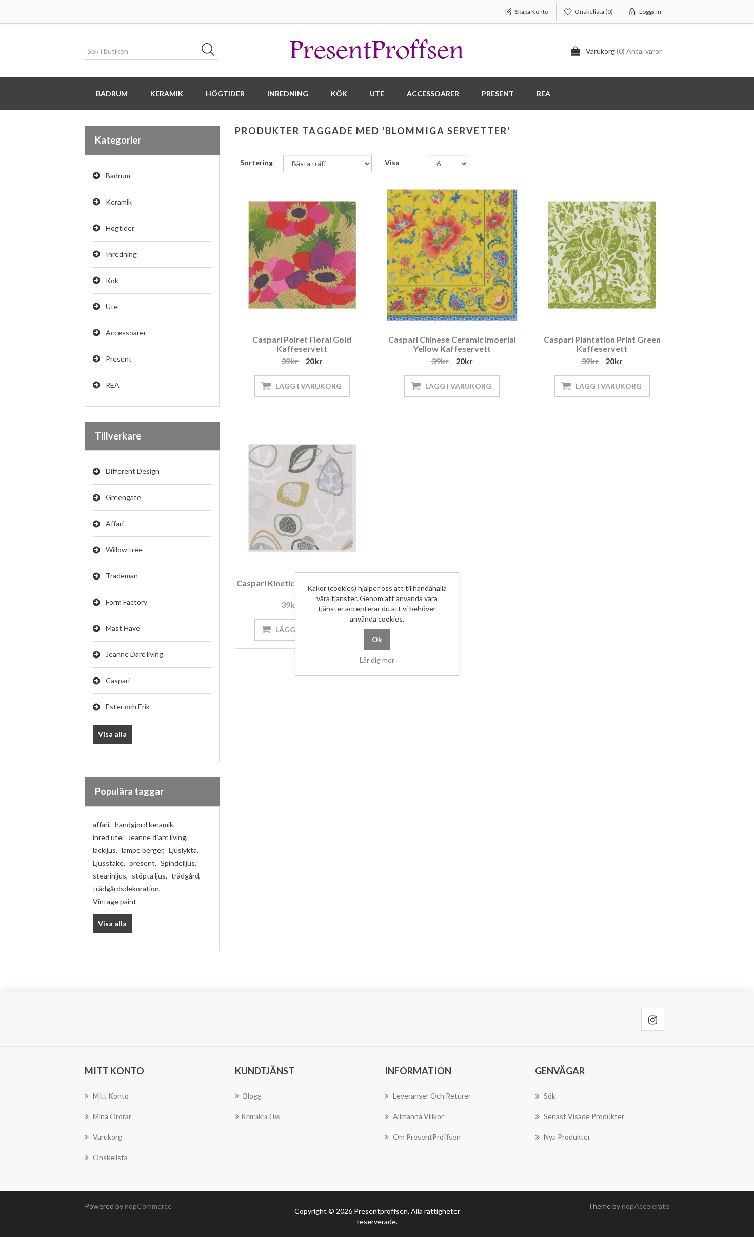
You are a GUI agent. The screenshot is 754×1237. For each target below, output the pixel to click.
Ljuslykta (184, 850)
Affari (115, 523)
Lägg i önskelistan (299, 308)
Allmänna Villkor (418, 1116)
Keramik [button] (166, 93)
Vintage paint (114, 901)
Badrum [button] (112, 93)
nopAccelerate (645, 1206)
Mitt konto (111, 1095)
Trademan (122, 575)
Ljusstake (109, 863)
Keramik (119, 201)
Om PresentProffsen (427, 1136)
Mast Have (123, 628)
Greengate (123, 497)
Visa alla (112, 734)
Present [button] (498, 93)
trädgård (186, 875)
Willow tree (124, 549)
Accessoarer (126, 332)
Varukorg (107, 1136)
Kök (112, 280)
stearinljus (110, 875)
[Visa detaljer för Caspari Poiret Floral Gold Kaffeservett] (302, 255)
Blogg (252, 1095)
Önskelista (110, 1157)
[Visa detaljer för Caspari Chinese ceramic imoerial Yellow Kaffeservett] (452, 255)
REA (543, 93)
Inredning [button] (287, 93)
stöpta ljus (149, 875)
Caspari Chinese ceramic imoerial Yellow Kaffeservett (452, 343)
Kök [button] (339, 93)
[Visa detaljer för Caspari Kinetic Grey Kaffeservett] (302, 498)
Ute (112, 306)
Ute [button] (377, 93)
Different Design (133, 471)
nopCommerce (148, 1206)
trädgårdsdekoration (127, 888)
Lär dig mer (377, 659)
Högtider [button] (225, 93)
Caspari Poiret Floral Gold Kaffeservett (301, 343)
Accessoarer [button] (433, 93)
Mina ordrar (112, 1116)
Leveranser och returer (432, 1095)
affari (102, 824)
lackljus (105, 850)
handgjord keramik (145, 824)
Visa (392, 162)
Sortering (256, 162)
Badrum (118, 175)
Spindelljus (178, 863)
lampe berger (143, 850)
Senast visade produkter (584, 1116)
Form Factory (126, 601)
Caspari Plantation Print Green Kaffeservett (602, 343)
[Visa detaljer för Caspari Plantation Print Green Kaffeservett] (601, 255)
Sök (211, 51)
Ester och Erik (128, 706)
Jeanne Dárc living (134, 654)
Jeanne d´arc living (158, 837)
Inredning (121, 254)
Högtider (120, 228)
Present (119, 358)
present (142, 863)
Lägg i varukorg (308, 386)
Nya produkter (567, 1136)
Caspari (118, 680)
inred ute (108, 837)
